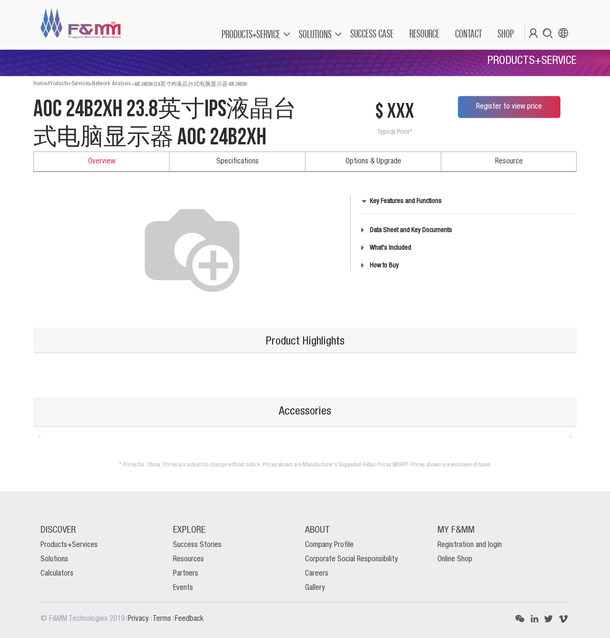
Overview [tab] (101, 161)
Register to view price (509, 106)
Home (39, 83)
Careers (316, 573)
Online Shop (454, 559)
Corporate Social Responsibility (351, 559)
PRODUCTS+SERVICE (251, 34)
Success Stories (197, 545)
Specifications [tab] (237, 161)
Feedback (189, 619)
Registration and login (469, 545)
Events (183, 588)
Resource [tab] (509, 161)
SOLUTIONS (315, 34)
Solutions (54, 559)
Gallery (315, 588)
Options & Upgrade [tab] (373, 161)
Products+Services (69, 83)
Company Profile (329, 545)
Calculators (57, 573)
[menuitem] (371, 33)
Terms (162, 619)
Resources (188, 559)
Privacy (139, 619)
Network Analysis (111, 83)
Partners (185, 573)
